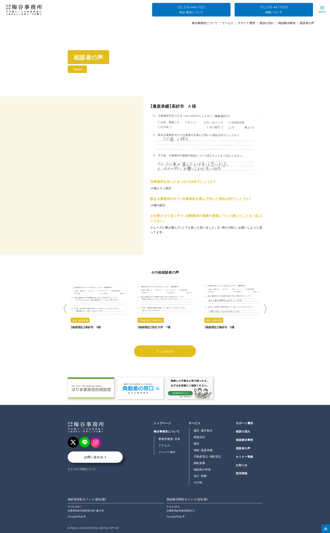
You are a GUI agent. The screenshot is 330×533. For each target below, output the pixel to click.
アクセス (164, 445)
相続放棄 (199, 463)
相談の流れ (243, 431)
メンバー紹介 (167, 452)
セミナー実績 (244, 456)
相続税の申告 (202, 469)
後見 (197, 443)
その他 (198, 482)
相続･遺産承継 (203, 450)
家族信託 (199, 437)
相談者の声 (243, 448)
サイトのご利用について (82, 469)
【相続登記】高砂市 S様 (166, 327)
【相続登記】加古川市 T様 (100, 327)
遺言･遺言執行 (203, 430)
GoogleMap (75, 516)
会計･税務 (200, 476)
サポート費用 (244, 423)
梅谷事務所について (167, 431)
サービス (194, 423)
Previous (64, 309)
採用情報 (241, 473)
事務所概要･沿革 (169, 439)
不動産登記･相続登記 (207, 456)
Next (265, 309)
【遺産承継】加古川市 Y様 (234, 327)
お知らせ (241, 465)
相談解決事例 (244, 439)
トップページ (162, 423)
